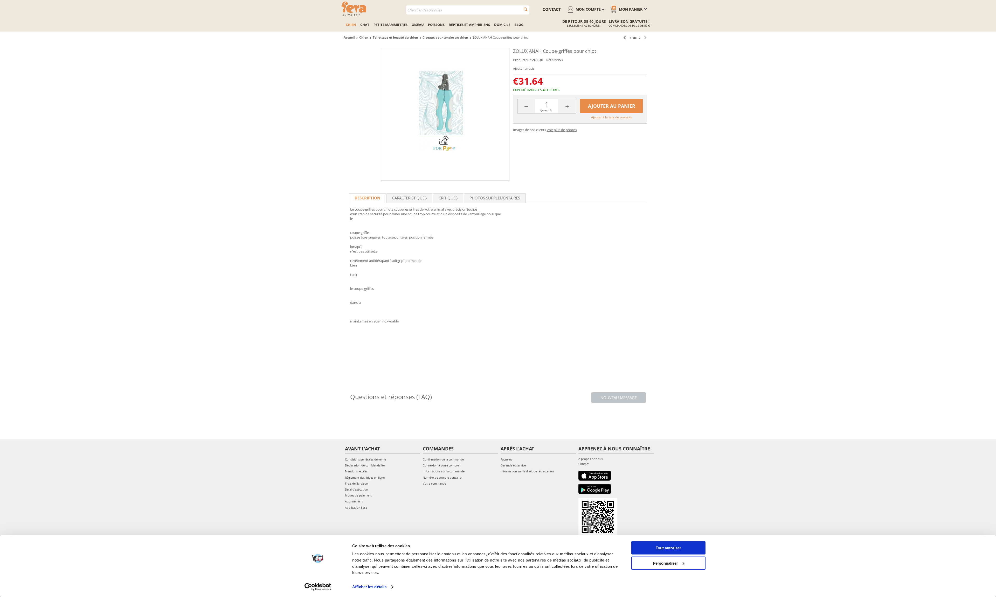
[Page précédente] (624, 37)
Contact (583, 464)
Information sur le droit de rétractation (527, 471)
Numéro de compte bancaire (442, 477)
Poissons (436, 24)
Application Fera (356, 507)
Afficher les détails (369, 587)
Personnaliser (665, 563)
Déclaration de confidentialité (365, 465)
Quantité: (546, 110)
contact (552, 9)
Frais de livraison (356, 483)
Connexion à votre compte (441, 465)
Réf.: (549, 59)
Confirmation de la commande (443, 459)
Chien (351, 24)
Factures (506, 459)
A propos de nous (590, 459)
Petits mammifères (390, 24)
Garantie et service (513, 465)
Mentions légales (356, 471)
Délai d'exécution (356, 489)
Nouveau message (618, 397)
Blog (518, 24)
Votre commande (434, 483)
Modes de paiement (358, 495)
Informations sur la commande (444, 471)
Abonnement (354, 501)
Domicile (502, 24)
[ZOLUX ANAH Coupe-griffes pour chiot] (445, 114)
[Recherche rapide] (525, 9)
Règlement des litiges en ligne (365, 477)
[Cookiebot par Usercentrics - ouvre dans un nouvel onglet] (318, 587)
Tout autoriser (668, 548)
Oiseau (418, 24)
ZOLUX (537, 60)
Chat (364, 24)
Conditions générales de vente (365, 459)
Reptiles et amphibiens (469, 24)
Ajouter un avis (524, 68)
